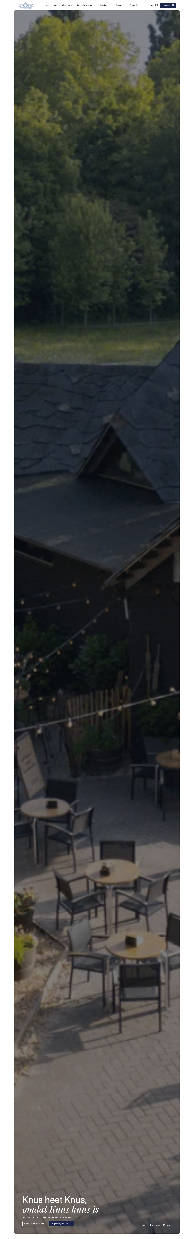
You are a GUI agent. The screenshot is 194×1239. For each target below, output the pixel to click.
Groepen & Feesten (62, 5)
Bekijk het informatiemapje (34, 1224)
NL (152, 5)
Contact (119, 5)
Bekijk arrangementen (59, 1224)
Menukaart (156, 1225)
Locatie (169, 1225)
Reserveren (165, 5)
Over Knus (104, 5)
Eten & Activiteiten (84, 5)
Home (47, 5)
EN (156, 5)
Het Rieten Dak (133, 5)
